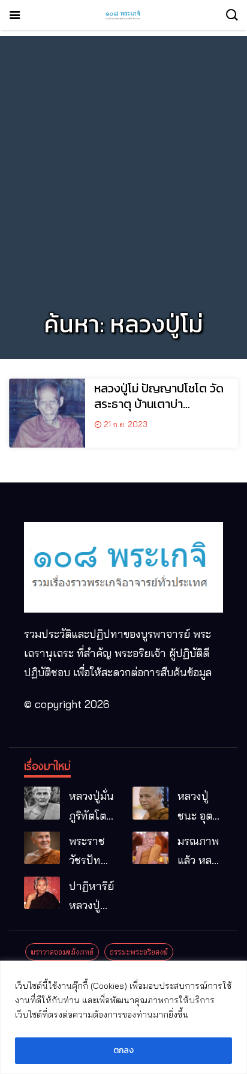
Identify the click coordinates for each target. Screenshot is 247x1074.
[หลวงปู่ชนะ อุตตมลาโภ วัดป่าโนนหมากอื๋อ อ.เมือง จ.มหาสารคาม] (150, 803)
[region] (123, 1017)
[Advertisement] (123, 159)
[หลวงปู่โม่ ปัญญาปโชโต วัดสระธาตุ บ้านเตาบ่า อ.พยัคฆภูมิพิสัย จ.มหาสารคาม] (47, 413)
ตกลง (123, 1050)
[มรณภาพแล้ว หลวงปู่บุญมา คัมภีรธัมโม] (150, 848)
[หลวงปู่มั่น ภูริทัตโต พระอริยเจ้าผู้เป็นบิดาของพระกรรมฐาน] (42, 803)
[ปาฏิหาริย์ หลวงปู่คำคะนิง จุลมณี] (42, 893)
